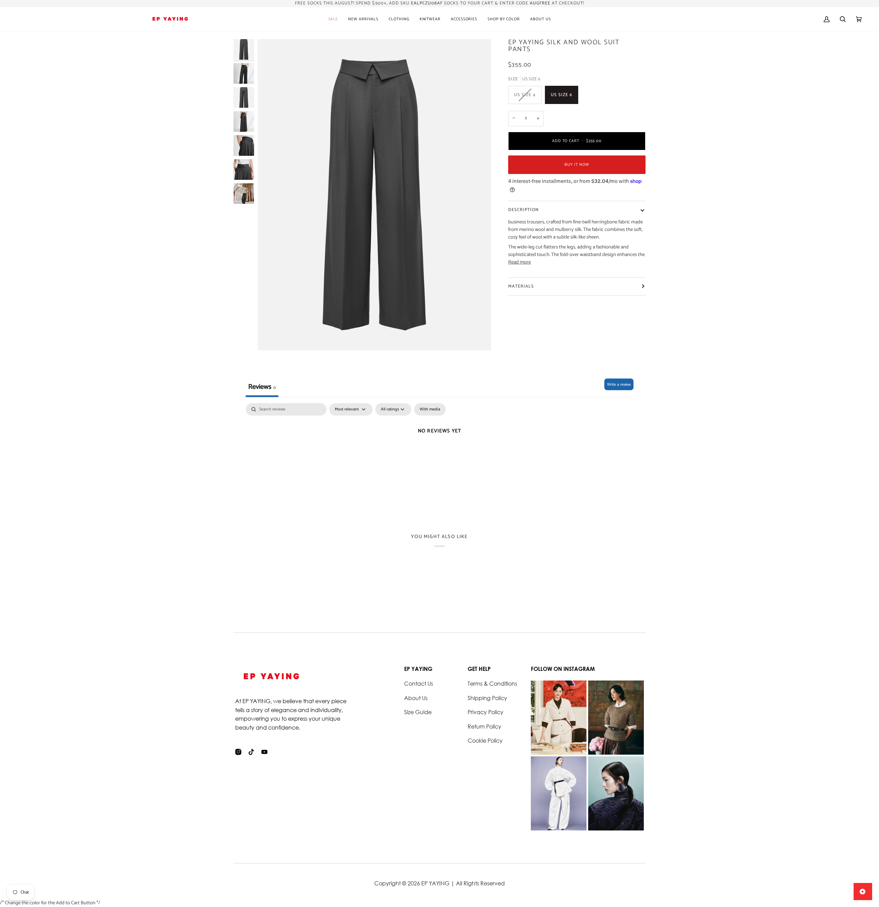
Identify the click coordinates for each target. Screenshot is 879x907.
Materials (521, 286)
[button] (363, 19)
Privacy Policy (485, 712)
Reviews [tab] (262, 387)
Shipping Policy (487, 697)
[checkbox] (430, 409)
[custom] (238, 751)
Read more (519, 262)
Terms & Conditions (492, 683)
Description (523, 209)
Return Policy (484, 726)
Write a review (619, 384)
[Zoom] (374, 194)
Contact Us (418, 683)
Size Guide (418, 712)
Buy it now (576, 164)
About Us (415, 697)
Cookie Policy (485, 740)
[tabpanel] (439, 454)
